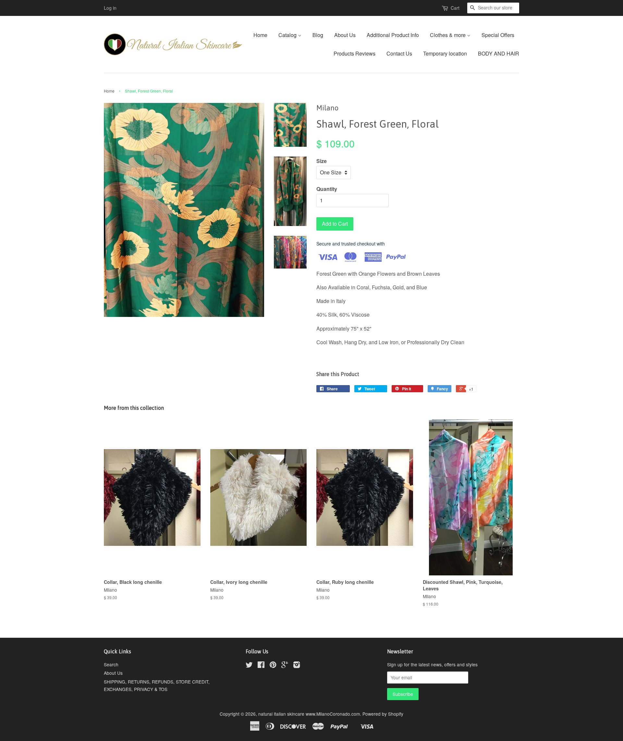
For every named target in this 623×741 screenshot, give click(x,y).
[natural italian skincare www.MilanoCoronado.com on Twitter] (249, 665)
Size (321, 161)
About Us (345, 35)
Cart (455, 8)
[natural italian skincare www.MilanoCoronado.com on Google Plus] (284, 665)
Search (111, 664)
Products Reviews (354, 53)
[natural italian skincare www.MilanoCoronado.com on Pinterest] (272, 665)
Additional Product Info (393, 35)
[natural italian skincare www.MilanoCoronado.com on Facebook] (261, 665)
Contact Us (399, 53)
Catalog (288, 35)
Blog (317, 35)
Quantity (326, 189)
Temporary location (445, 53)
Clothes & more (448, 35)
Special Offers (498, 35)
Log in (110, 8)
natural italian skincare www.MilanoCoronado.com (309, 713)
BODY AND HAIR (498, 53)
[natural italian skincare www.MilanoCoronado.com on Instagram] (296, 665)
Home (260, 35)
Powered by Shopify (382, 713)
